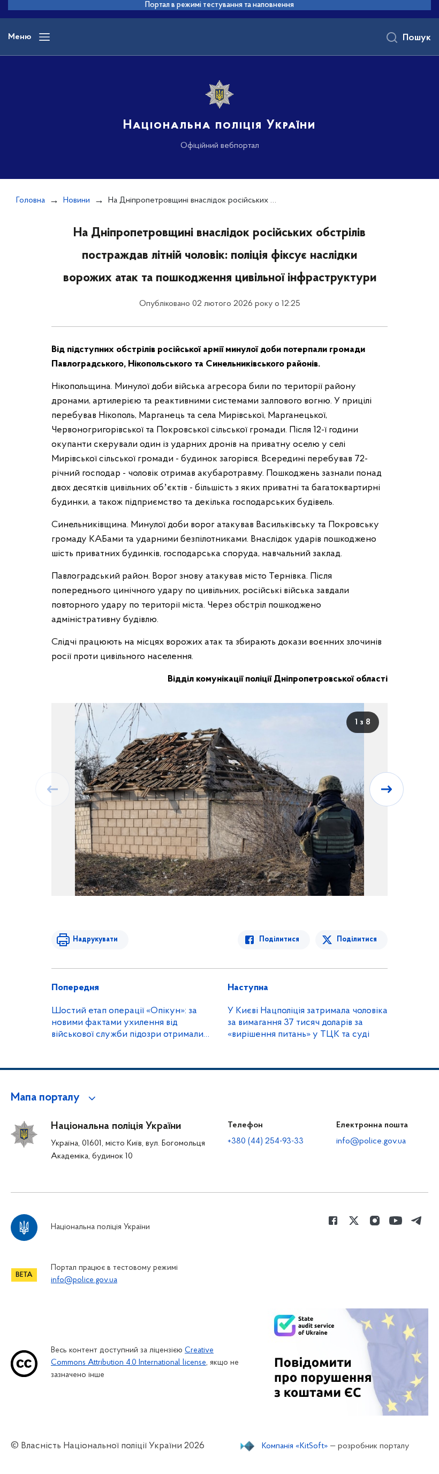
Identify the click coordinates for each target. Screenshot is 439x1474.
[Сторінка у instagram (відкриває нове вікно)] (374, 1220)
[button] (55, 1097)
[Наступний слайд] (386, 789)
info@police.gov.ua (371, 1141)
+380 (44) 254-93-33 (266, 1141)
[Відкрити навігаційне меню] (44, 37)
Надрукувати (95, 940)
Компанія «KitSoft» (295, 1446)
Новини (76, 200)
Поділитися (279, 940)
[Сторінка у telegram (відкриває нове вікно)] (416, 1220)
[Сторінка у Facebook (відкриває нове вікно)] (333, 1220)
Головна (30, 200)
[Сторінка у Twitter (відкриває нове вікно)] (353, 1220)
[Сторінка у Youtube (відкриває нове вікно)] (395, 1220)
